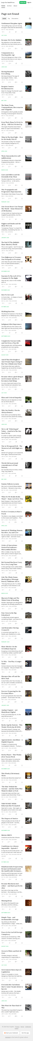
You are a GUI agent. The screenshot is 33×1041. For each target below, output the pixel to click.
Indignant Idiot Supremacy (11, 324)
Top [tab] (9, 18)
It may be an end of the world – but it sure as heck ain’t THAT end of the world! (12, 851)
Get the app (25, 1033)
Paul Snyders (10, 29)
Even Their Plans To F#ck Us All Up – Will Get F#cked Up (12, 123)
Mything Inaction (7, 311)
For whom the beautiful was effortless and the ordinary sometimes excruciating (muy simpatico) (10, 904)
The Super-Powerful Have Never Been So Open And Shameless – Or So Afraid (12, 127)
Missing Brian (6, 901)
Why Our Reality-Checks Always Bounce (10, 411)
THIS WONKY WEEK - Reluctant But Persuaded (10, 805)
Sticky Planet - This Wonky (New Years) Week (11, 756)
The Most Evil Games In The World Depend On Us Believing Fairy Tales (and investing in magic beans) (12, 314)
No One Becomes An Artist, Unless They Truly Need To (11, 470)
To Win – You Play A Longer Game (11, 663)
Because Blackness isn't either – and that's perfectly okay (11, 886)
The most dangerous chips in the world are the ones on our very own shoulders (12, 58)
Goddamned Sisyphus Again (11, 23)
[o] (28, 848)
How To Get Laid (7, 295)
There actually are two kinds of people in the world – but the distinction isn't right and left (10, 821)
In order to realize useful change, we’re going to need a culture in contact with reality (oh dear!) (11, 436)
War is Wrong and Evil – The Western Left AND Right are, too (12, 448)
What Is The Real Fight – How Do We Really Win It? (12, 138)
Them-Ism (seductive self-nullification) (11, 157)
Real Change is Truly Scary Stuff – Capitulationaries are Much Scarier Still (11, 502)
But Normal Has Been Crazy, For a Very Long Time (11, 563)
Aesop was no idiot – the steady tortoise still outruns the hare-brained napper (11, 992)
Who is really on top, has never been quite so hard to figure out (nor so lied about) (11, 552)
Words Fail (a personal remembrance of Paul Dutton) (9, 465)
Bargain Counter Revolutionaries (7, 88)
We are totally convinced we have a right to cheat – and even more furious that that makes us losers (12, 535)
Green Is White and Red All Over (11, 952)
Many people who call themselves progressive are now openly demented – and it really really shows (11, 346)
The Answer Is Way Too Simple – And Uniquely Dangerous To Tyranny (11, 142)
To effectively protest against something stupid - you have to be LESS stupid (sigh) (11, 618)
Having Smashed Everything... (7, 73)
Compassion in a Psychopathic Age (8, 54)
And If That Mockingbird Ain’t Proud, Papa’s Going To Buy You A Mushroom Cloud (11, 362)
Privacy (17, 1027)
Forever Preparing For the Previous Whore (11, 692)
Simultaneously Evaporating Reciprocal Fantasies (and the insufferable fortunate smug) (12, 869)
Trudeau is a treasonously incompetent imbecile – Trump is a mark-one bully (11, 745)
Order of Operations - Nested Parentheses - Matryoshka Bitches (9, 547)
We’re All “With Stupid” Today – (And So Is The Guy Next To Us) (11, 431)
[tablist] (10, 18)
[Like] (2, 702)
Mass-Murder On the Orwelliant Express (9, 648)
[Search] (30, 18)
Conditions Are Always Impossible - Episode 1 (9, 847)
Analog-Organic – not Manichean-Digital (9, 711)
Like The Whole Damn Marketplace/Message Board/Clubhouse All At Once (10, 579)
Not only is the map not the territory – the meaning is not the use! (11, 891)
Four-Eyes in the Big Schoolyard (8, 614)
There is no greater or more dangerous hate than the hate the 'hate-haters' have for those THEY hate (11, 975)
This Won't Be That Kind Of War (11, 1007)
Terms (22, 1027)
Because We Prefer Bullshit (11, 40)
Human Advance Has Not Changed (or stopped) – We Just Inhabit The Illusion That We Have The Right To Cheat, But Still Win (11, 667)
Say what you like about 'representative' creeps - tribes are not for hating (11, 922)
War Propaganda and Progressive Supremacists (11, 191)
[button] (3, 6)
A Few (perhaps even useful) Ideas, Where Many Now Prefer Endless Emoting (12, 567)
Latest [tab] (4, 18)
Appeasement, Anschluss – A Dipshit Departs (12, 741)
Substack (7, 1037)
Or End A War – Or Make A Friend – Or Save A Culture (12, 298)
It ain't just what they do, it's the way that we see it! (11, 715)
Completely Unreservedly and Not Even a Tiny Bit (11, 342)
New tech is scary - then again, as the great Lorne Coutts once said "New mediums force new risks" (11, 809)
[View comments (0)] (10, 32)
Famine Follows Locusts (10, 484)
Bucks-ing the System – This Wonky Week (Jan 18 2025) (11, 726)
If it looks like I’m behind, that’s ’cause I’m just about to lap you (12, 987)
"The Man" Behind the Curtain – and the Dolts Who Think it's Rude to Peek (11, 789)
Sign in (29, 2)
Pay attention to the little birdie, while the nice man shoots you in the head (11, 43)
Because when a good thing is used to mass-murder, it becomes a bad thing (12, 379)
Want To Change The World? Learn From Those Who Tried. (11, 92)
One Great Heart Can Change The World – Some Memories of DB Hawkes (12, 209)
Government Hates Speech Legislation (11, 971)
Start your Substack (12, 1033)
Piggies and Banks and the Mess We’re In (11, 225)
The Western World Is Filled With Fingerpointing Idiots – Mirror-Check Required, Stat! (11, 161)
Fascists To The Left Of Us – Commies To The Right (11, 277)
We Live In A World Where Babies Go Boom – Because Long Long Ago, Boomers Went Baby (11, 487)
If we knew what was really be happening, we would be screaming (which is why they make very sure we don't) (12, 367)
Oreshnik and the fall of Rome (10, 837)
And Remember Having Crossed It (9, 629)
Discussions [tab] (15, 18)
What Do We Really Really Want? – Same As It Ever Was (12, 498)
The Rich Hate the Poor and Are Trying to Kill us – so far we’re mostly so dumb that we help (10, 180)
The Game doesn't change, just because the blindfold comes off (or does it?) (12, 730)
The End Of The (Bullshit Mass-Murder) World (10, 243)
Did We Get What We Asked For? (11, 778)
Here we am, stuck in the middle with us (11, 281)
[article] (16, 27)
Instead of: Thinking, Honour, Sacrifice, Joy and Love (12, 531)
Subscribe (23, 2)
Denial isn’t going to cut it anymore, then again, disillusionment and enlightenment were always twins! (12, 453)
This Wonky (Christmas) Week (10, 775)
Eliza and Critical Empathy (11, 398)
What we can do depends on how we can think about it (11, 400)
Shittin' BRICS (6, 835)
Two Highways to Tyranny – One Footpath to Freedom (11, 258)
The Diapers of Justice (9, 818)
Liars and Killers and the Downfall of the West (10, 176)
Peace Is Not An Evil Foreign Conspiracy (11, 933)
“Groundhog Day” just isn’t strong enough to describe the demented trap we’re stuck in (11, 26)
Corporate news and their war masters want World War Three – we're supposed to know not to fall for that (11, 794)
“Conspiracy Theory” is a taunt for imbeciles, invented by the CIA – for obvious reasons (12, 229)
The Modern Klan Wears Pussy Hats (12, 194)
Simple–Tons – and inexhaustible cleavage (9, 918)
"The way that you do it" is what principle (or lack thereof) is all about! (11, 584)
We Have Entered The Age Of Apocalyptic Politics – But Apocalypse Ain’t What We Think (11, 77)
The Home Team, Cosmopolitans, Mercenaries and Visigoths (12, 107)
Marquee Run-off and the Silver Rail (10, 677)
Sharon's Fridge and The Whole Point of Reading (10, 599)
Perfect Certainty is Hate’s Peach (11, 513)
